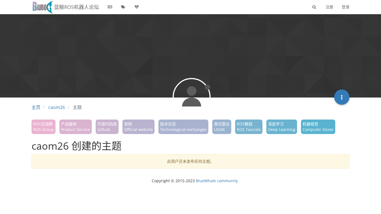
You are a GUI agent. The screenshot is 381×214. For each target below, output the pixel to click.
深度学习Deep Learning (281, 126)
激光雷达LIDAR (222, 126)
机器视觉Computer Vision (318, 126)
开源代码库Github (107, 126)
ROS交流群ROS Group (43, 126)
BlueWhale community (217, 180)
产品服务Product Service (75, 126)
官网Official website (138, 126)
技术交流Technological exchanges (183, 126)
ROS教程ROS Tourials (249, 126)
